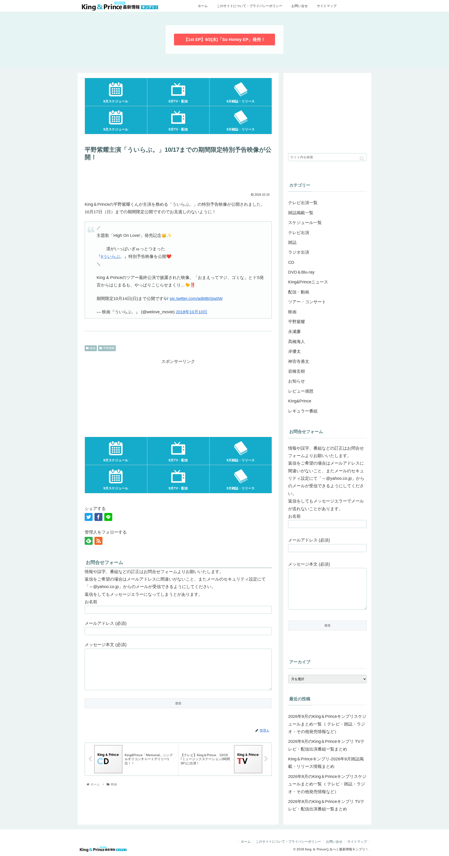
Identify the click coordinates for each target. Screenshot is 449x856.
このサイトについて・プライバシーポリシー (288, 841)
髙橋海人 (296, 341)
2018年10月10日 (191, 312)
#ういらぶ (110, 256)
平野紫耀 (108, 348)
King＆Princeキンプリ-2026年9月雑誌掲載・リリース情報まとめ (326, 763)
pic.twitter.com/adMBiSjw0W (196, 298)
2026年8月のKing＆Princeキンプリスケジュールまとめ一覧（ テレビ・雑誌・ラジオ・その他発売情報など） (327, 784)
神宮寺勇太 (298, 361)
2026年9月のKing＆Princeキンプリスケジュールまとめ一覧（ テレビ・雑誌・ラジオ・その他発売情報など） (327, 724)
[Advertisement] (178, 176)
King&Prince (299, 401)
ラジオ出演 (298, 252)
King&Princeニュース (308, 282)
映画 (92, 348)
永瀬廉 (294, 331)
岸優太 (294, 351)
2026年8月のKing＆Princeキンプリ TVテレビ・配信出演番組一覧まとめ (326, 805)
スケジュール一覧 (305, 222)
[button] (362, 158)
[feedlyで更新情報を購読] (89, 541)
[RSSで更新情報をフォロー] (98, 541)
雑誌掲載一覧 (300, 212)
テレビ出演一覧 (303, 202)
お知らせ (296, 381)
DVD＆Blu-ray (301, 272)
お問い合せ (334, 841)
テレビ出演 (298, 232)
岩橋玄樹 (296, 371)
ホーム (246, 841)
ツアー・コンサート (307, 302)
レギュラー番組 (303, 411)
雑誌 (292, 242)
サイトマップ (357, 841)
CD (291, 262)
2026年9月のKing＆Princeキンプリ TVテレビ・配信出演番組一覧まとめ (326, 745)
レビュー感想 (300, 391)
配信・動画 (298, 292)
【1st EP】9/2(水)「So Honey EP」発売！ (224, 39)
